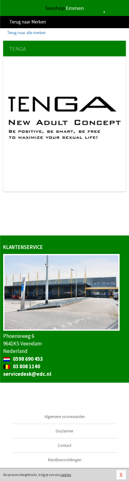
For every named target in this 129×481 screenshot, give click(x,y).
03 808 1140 (26, 366)
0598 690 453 (27, 358)
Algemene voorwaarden (64, 416)
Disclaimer (64, 431)
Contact (64, 445)
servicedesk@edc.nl (27, 373)
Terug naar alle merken (26, 32)
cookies (65, 475)
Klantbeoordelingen (64, 460)
